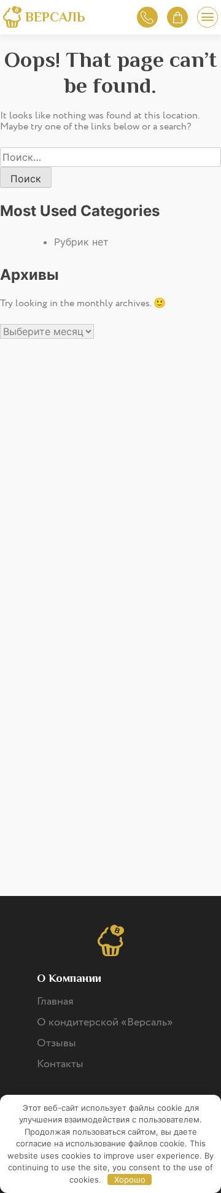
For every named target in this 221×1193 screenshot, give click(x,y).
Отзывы (56, 1043)
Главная (55, 1002)
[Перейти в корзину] (177, 17)
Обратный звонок (147, 17)
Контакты (60, 1064)
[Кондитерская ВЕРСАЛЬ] (12, 18)
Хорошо (129, 1179)
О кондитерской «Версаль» (105, 1022)
